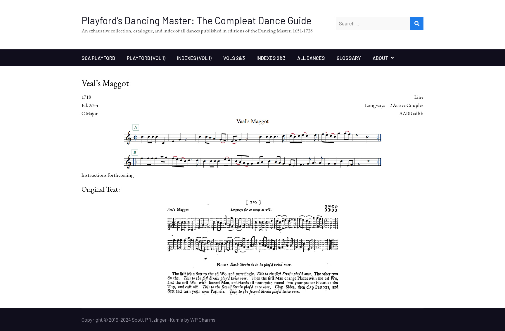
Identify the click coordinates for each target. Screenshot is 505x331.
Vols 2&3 (234, 58)
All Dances (311, 58)
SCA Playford (98, 58)
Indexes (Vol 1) (194, 58)
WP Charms (202, 320)
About (380, 58)
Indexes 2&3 (271, 58)
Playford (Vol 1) (146, 58)
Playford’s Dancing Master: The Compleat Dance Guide (197, 20)
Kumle (176, 320)
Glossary (349, 58)
